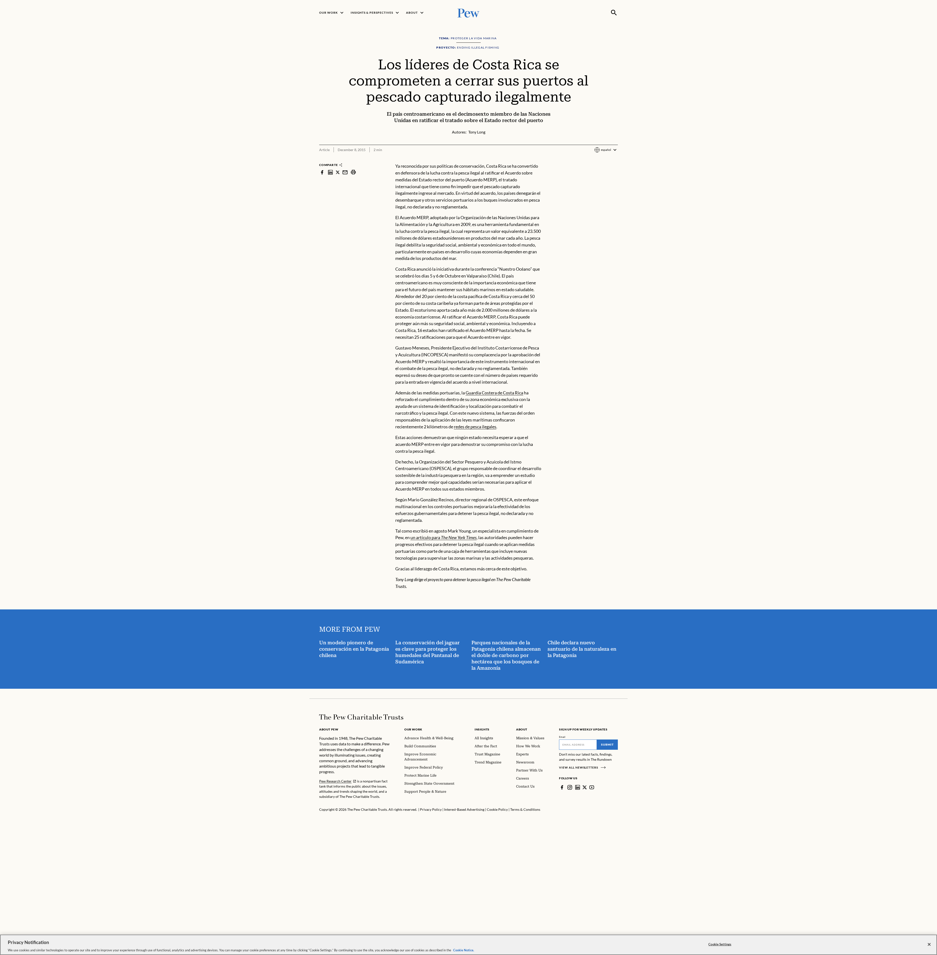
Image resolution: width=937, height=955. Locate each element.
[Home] (361, 717)
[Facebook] (562, 787)
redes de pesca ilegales (475, 426)
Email (562, 737)
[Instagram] (570, 787)
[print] (353, 172)
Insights (482, 729)
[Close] (929, 944)
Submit (607, 744)
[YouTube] (592, 787)
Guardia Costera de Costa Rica (494, 392)
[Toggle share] (615, 159)
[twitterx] (338, 172)
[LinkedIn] (578, 787)
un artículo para (443, 537)
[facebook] (322, 172)
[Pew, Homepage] (468, 13)
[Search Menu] (614, 13)
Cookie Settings (719, 944)
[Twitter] (584, 787)
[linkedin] (330, 172)
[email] (345, 172)
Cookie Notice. (463, 950)
